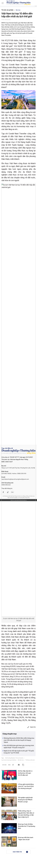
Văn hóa (18, 10)
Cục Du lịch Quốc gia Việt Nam (9, 760)
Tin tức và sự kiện (7, 10)
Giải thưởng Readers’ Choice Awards (14, 758)
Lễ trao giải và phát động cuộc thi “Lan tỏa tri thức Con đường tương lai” (26, 786)
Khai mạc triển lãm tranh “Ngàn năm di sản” (25, 838)
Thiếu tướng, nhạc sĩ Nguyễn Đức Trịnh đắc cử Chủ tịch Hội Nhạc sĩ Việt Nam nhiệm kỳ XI (26, 814)
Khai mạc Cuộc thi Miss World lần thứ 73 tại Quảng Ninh (26, 826)
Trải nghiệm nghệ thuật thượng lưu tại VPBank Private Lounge (25, 800)
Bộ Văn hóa (21, 760)
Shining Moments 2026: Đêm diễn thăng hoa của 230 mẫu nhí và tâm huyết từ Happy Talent (19, 740)
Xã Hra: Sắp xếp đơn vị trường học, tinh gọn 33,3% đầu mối (25, 773)
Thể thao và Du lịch (30, 760)
